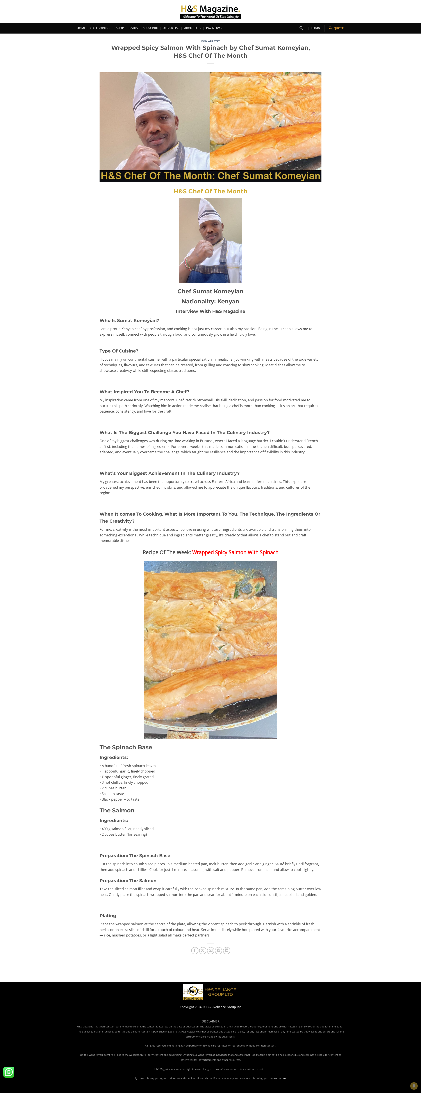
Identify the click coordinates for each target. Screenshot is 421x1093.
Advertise (171, 28)
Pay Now (213, 28)
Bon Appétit (210, 41)
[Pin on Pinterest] (218, 950)
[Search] (301, 28)
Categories (99, 28)
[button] (315, 28)
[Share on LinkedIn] (226, 950)
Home (81, 28)
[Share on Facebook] (194, 950)
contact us (280, 1078)
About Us (191, 28)
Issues (133, 28)
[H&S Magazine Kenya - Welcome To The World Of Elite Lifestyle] (210, 11)
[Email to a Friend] (210, 950)
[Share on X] (202, 950)
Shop (120, 28)
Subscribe (150, 28)
